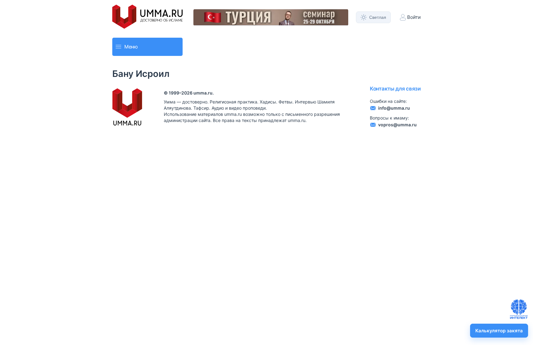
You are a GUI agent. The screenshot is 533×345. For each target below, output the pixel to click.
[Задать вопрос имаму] (519, 309)
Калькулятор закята (499, 331)
